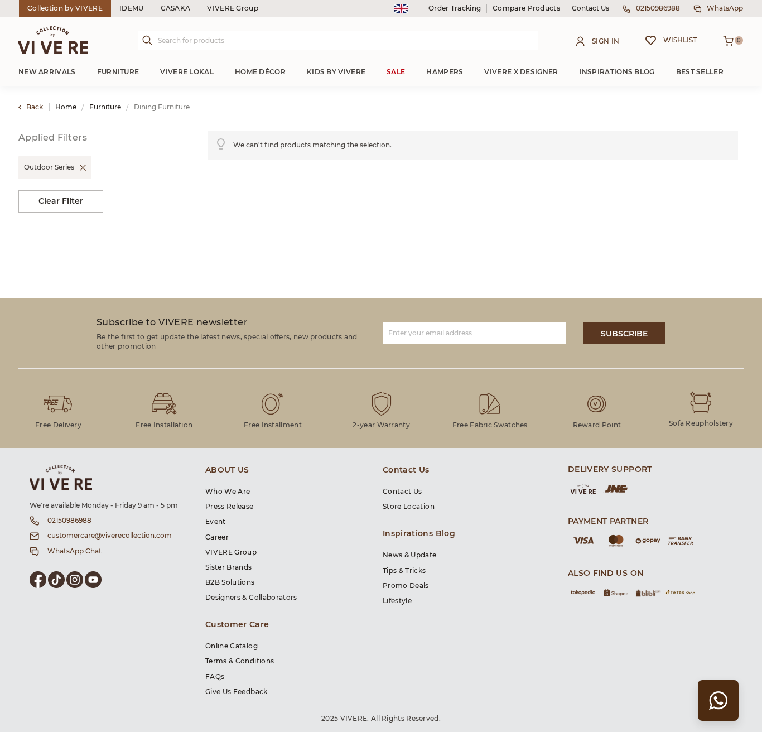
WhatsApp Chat (74, 551)
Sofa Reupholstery (701, 423)
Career (217, 537)
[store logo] (53, 40)
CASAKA (176, 8)
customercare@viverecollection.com (109, 535)
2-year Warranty (381, 425)
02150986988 (658, 8)
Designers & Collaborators (251, 597)
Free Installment (273, 425)
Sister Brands (228, 567)
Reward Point (597, 425)
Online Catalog (231, 646)
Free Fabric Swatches (490, 425)
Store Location (409, 506)
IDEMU (131, 8)
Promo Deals (406, 585)
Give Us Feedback (236, 691)
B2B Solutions (230, 582)
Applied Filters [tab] (52, 137)
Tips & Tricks (404, 570)
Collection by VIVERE (65, 8)
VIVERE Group (232, 8)
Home (66, 107)
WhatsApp (725, 8)
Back (34, 107)
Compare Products (526, 8)
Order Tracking (454, 8)
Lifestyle (397, 601)
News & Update (410, 555)
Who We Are (227, 491)
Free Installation (164, 425)
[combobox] (338, 40)
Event (215, 521)
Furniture (106, 107)
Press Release (229, 506)
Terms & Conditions (239, 661)
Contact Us (590, 8)
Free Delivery (58, 425)
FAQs (214, 676)
